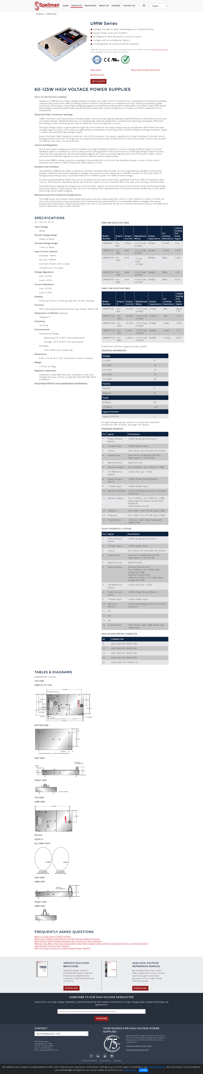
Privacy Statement (89, 1061)
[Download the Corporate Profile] (113, 1043)
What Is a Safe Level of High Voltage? (53, 936)
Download (71, 988)
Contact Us (129, 6)
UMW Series (52, 14)
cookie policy (129, 1070)
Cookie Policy (104, 1061)
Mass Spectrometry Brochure (145, 70)
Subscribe (101, 1018)
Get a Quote (98, 81)
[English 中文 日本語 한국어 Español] (158, 6)
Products (76, 6)
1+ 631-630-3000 (47, 1046)
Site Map (116, 1061)
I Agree (143, 1070)
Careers (116, 6)
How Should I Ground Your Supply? (52, 946)
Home (66, 6)
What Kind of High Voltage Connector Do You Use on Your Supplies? (68, 941)
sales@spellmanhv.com (49, 1050)
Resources (90, 6)
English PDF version (160, 50)
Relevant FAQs (97, 74)
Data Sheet (95, 70)
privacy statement (157, 1067)
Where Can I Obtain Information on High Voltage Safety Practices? (67, 939)
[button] (145, 6)
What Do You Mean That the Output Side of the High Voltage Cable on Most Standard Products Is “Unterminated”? (91, 943)
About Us (104, 6)
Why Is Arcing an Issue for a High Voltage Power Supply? (62, 948)
